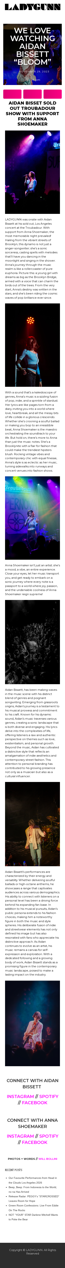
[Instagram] (32, 1261)
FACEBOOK (34, 1102)
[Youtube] (40, 1261)
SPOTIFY (48, 1096)
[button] (12, 94)
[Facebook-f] (25, 1261)
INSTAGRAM (20, 1096)
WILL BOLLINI (47, 1159)
